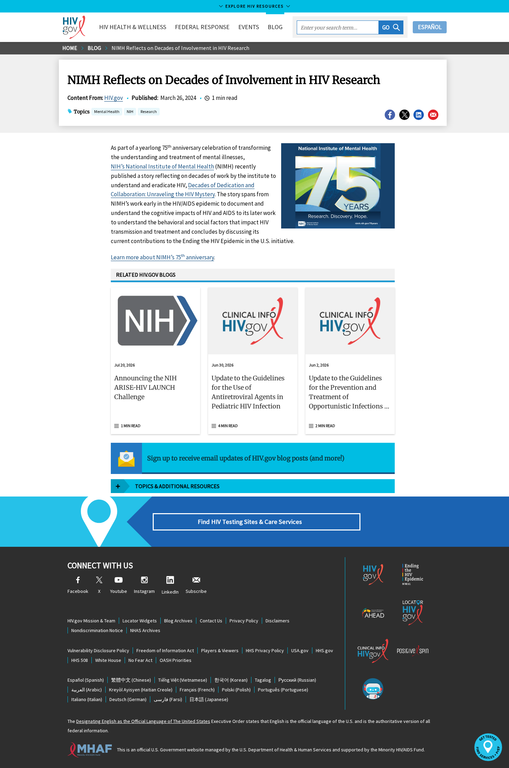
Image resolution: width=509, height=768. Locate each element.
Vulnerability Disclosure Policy (98, 650)
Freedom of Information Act (165, 650)
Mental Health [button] (106, 111)
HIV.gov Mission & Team (91, 621)
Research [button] (149, 111)
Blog (275, 27)
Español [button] (429, 27)
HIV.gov (113, 98)
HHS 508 (79, 660)
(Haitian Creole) (140, 690)
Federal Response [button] (202, 27)
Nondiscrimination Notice (97, 630)
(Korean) (231, 680)
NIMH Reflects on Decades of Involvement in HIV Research (180, 47)
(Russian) (297, 680)
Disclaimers (277, 621)
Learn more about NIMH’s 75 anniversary (162, 257)
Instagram (144, 591)
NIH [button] (130, 112)
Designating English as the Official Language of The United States (143, 721)
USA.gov (300, 650)
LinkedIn (170, 592)
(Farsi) (168, 699)
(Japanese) (208, 699)
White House (108, 660)
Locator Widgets (140, 621)
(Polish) (236, 690)
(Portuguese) (283, 690)
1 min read (131, 425)
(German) (127, 699)
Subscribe (196, 591)
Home (69, 47)
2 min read (325, 425)
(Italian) (86, 699)
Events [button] (248, 27)
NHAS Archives (145, 630)
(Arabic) (86, 690)
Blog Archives (178, 621)
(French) (197, 690)
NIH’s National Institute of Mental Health (162, 166)
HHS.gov (324, 650)
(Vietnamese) (182, 680)
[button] (391, 27)
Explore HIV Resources (254, 6)
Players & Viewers (220, 650)
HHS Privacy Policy (265, 650)
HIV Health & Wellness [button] (132, 27)
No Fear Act (140, 660)
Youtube (118, 591)
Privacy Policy (244, 621)
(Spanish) (86, 680)
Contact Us (211, 621)
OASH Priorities (175, 660)
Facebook (78, 591)
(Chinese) (131, 680)
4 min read (228, 425)
